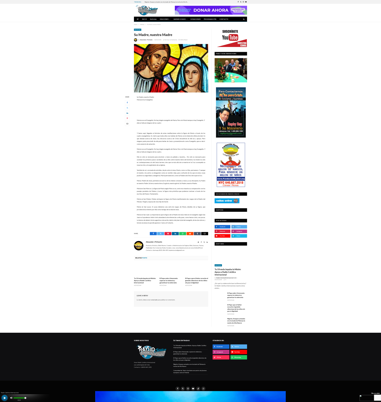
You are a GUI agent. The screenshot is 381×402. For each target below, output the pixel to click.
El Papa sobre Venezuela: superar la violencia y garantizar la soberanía (169, 280)
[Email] (127, 123)
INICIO (144, 19)
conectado (154, 300)
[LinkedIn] (127, 113)
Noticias (153, 19)
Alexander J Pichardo (146, 40)
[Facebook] (127, 102)
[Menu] (138, 19)
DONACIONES (195, 19)
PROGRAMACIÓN (210, 19)
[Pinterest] (127, 118)
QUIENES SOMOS (179, 19)
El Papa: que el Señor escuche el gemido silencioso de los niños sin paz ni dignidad (196, 280)
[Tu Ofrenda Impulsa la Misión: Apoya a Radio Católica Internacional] (145, 269)
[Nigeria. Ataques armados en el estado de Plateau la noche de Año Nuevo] (220, 321)
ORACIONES (164, 19)
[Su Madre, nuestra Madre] (171, 68)
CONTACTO (223, 19)
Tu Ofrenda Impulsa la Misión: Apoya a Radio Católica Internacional (145, 280)
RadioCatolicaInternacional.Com (226, 278)
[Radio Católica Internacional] (146, 10)
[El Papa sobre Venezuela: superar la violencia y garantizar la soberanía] (171, 269)
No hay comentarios (171, 40)
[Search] (244, 19)
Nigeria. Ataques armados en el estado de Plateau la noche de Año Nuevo (167, 2)
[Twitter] (127, 107)
